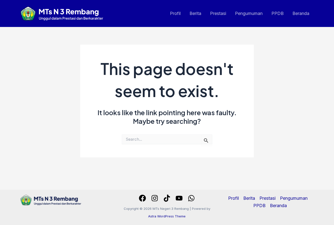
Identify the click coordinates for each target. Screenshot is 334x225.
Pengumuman (249, 13)
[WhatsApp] (191, 198)
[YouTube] (179, 198)
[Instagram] (154, 198)
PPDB (277, 13)
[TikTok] (166, 198)
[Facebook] (142, 198)
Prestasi (218, 13)
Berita (195, 13)
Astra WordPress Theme (167, 216)
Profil (175, 13)
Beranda (300, 13)
